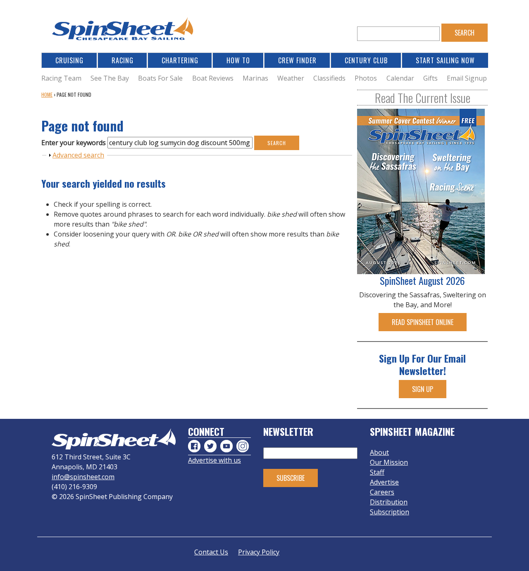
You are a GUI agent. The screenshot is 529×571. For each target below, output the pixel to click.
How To (238, 60)
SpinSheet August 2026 (422, 280)
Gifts (430, 78)
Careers (382, 492)
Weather (290, 78)
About (379, 452)
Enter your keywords (74, 142)
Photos (366, 78)
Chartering (180, 60)
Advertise (384, 482)
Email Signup (467, 78)
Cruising (69, 60)
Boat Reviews (213, 78)
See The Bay (110, 78)
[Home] (124, 31)
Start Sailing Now (445, 60)
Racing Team (61, 78)
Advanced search (78, 155)
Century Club (366, 60)
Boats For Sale (160, 78)
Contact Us (211, 552)
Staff (377, 472)
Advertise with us (214, 460)
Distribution (388, 501)
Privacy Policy (258, 552)
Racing (122, 60)
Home (46, 94)
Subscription (389, 511)
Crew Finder (297, 60)
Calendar (400, 78)
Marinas (255, 78)
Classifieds (329, 78)
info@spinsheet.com (83, 476)
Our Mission (389, 462)
